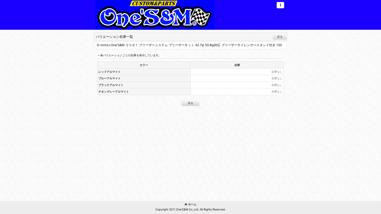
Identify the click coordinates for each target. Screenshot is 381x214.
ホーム (192, 204)
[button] (280, 5)
